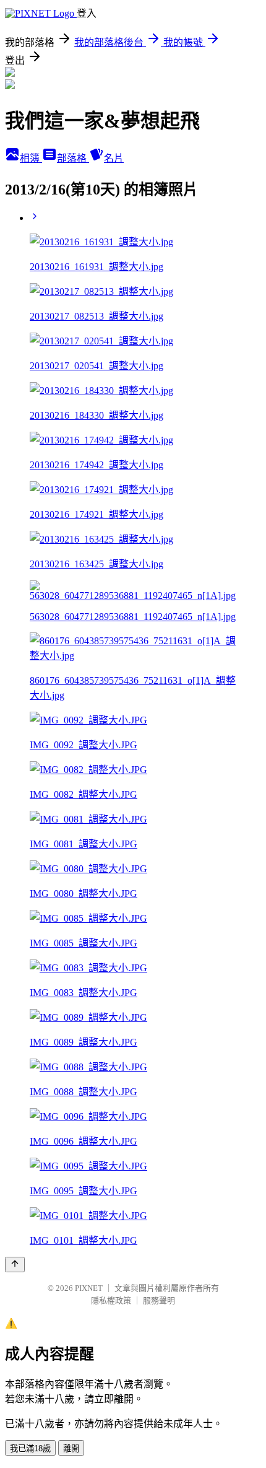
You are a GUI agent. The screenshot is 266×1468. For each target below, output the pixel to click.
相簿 (31, 158)
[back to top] (15, 1264)
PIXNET (89, 1288)
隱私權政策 (111, 1300)
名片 (114, 158)
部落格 (73, 158)
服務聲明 (159, 1300)
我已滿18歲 (30, 1448)
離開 (71, 1448)
